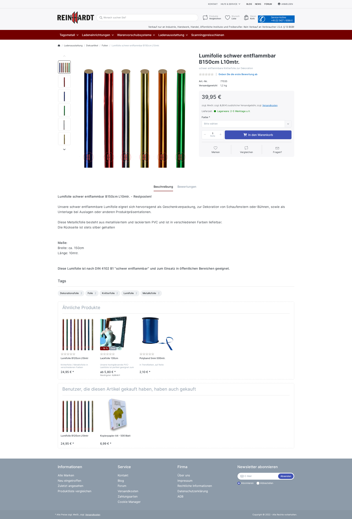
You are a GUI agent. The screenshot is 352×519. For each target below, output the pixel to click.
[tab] (163, 186)
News (258, 4)
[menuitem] (69, 35)
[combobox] (247, 123)
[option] (64, 67)
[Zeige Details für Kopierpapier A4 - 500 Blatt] (117, 415)
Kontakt (213, 4)
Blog (249, 4)
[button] (204, 134)
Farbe (205, 117)
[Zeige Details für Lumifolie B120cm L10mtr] (77, 333)
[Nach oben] (64, 56)
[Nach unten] (64, 149)
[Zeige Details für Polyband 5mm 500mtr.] (156, 333)
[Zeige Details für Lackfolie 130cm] (117, 333)
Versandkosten (270, 105)
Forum (268, 4)
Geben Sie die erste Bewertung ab (238, 74)
